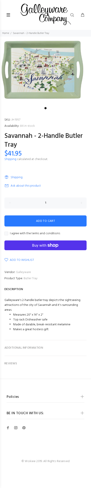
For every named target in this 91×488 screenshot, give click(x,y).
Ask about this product (26, 185)
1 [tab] (45, 108)
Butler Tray (31, 278)
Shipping (10, 159)
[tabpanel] (45, 71)
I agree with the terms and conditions (35, 233)
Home (5, 33)
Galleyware (23, 272)
